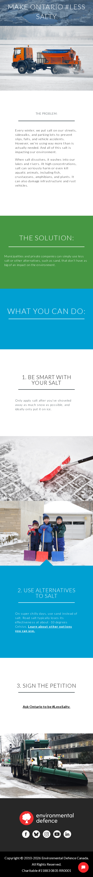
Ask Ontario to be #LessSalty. (46, 706)
